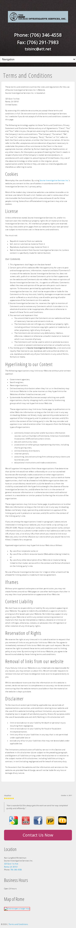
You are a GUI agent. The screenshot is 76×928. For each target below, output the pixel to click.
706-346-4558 (16, 869)
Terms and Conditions (18, 924)
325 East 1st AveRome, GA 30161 (11, 865)
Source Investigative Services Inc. (54, 180)
